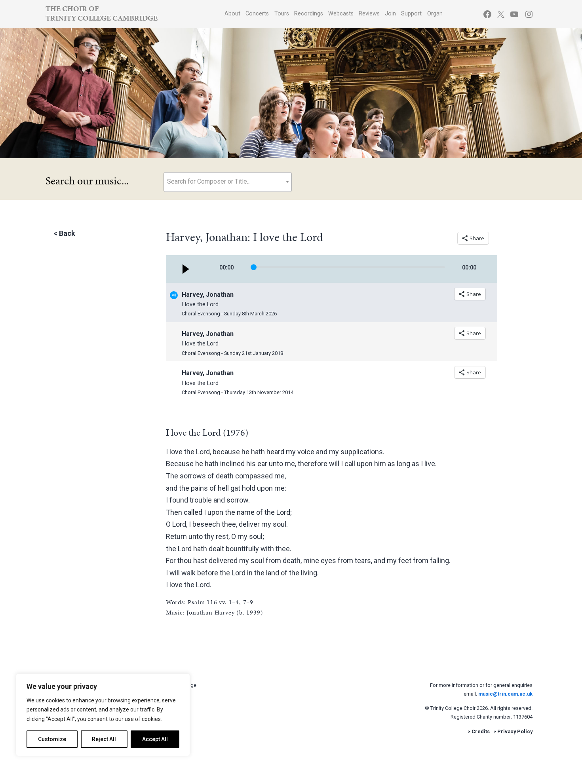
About (232, 13)
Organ (435, 13)
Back (67, 233)
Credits (481, 731)
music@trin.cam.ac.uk (505, 694)
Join (390, 13)
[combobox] (228, 182)
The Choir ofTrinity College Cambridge (102, 13)
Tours (281, 13)
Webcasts (341, 13)
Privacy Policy (515, 731)
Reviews (369, 13)
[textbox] (227, 181)
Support (411, 13)
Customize (52, 739)
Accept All (155, 739)
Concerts (257, 13)
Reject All (104, 739)
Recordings (308, 13)
